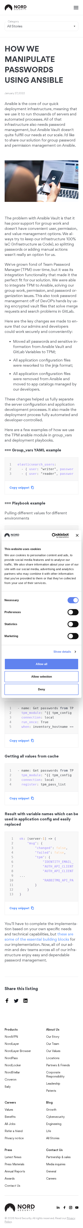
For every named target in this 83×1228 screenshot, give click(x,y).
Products (11, 1029)
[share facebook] (7, 1001)
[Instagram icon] (70, 1207)
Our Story (52, 1036)
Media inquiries (55, 1164)
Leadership (53, 1083)
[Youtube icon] (76, 1207)
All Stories (52, 1138)
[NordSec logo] (16, 7)
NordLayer (12, 1044)
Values (9, 1109)
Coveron (10, 1079)
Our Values (53, 1051)
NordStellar (12, 1072)
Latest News (13, 1157)
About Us (52, 1029)
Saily (8, 1086)
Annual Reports (15, 1171)
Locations (52, 1058)
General (51, 1171)
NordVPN (11, 1036)
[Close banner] (77, 535)
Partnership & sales (58, 1157)
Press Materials (14, 1164)
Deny (41, 689)
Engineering (53, 1124)
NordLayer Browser (18, 1051)
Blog (49, 1102)
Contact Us (12, 1185)
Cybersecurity (55, 1117)
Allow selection (41, 676)
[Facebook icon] (64, 1207)
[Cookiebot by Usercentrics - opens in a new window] (52, 535)
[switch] (73, 612)
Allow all (41, 664)
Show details (62, 651)
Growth (51, 1109)
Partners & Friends (58, 1065)
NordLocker (13, 1065)
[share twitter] (16, 1001)
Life (48, 1131)
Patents (51, 1091)
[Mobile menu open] (76, 7)
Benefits (10, 1117)
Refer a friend (14, 1131)
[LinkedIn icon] (58, 1207)
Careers (10, 1102)
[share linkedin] (25, 1001)
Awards (10, 1178)
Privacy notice (14, 1138)
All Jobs (10, 1124)
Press (8, 1150)
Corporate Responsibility (55, 1074)
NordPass (11, 1058)
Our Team (52, 1044)
